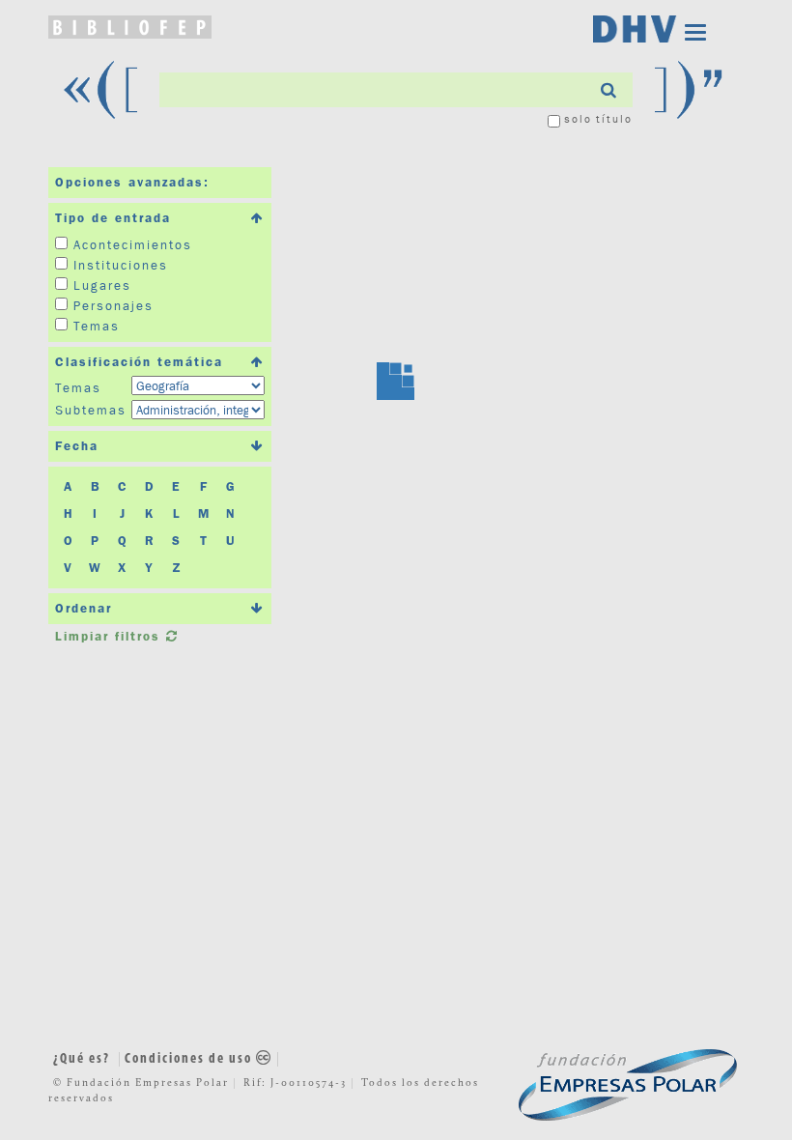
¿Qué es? (81, 1059)
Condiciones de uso (190, 1059)
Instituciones (120, 264)
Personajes (113, 305)
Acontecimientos (132, 244)
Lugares (102, 285)
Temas (96, 325)
